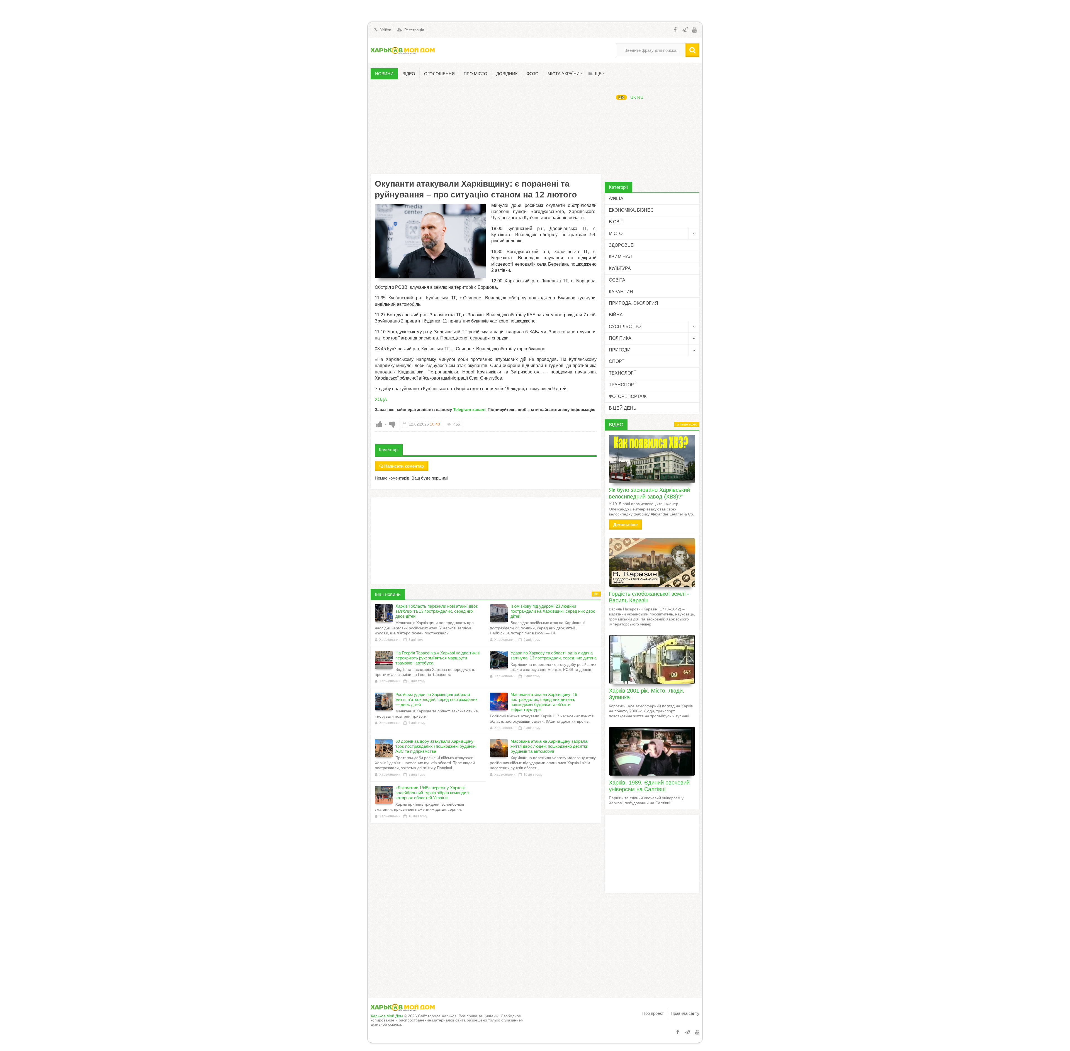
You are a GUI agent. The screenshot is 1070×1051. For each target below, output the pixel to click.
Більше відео (687, 424)
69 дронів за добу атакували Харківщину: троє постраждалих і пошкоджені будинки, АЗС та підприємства (435, 746)
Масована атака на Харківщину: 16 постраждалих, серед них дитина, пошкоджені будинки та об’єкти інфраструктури (543, 702)
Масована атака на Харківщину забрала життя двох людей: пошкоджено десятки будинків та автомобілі (549, 746)
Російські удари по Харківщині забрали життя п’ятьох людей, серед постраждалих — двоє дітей (436, 699)
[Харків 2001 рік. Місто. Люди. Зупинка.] (652, 659)
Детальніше (625, 524)
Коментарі (388, 449)
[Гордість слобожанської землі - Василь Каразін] (652, 562)
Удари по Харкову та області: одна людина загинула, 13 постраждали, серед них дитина (553, 655)
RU (640, 97)
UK (621, 97)
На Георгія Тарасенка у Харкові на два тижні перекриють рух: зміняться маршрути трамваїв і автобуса (437, 658)
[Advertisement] (486, 129)
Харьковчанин (389, 640)
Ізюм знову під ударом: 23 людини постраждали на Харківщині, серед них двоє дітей (552, 611)
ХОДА (381, 399)
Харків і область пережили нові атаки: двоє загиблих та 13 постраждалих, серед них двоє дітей (436, 611)
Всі (596, 594)
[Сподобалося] (379, 424)
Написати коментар (404, 466)
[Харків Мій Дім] (403, 50)
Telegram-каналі (469, 409)
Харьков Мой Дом (387, 1016)
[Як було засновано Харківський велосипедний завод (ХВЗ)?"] (652, 459)
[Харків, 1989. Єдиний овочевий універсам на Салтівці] (652, 751)
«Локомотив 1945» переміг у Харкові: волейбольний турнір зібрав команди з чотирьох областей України (432, 792)
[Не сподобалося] (392, 424)
